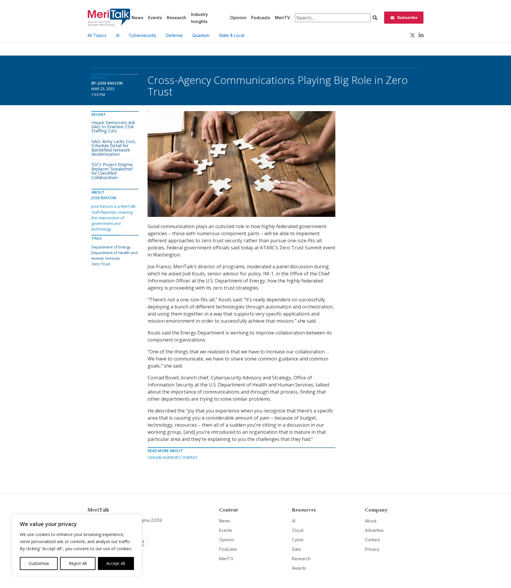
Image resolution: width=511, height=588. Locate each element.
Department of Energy (110, 247)
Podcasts (260, 17)
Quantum (200, 35)
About (370, 520)
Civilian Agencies (164, 457)
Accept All (115, 563)
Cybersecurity (142, 35)
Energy (190, 457)
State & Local (231, 35)
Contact (372, 539)
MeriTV (282, 17)
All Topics (97, 35)
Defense (174, 35)
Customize (39, 563)
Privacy (372, 549)
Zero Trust (100, 264)
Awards (299, 568)
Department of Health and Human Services (114, 255)
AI (117, 35)
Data (296, 549)
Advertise (374, 530)
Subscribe (407, 17)
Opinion (238, 17)
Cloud (297, 530)
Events (155, 17)
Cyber (298, 539)
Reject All (78, 563)
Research (176, 17)
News (137, 17)
